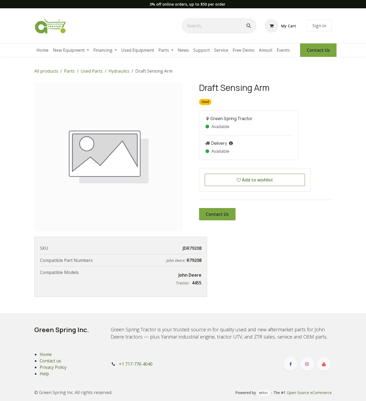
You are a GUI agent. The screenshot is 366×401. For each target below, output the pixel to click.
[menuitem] (42, 50)
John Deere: (176, 260)
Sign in (319, 26)
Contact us (50, 361)
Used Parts (92, 71)
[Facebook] (290, 364)
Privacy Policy (53, 367)
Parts (69, 71)
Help (44, 374)
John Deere (189, 275)
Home (46, 354)
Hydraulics (119, 71)
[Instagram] (307, 364)
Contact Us (318, 50)
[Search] (248, 26)
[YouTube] (324, 364)
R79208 (194, 260)
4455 (196, 283)
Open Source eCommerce (309, 392)
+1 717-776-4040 (135, 364)
